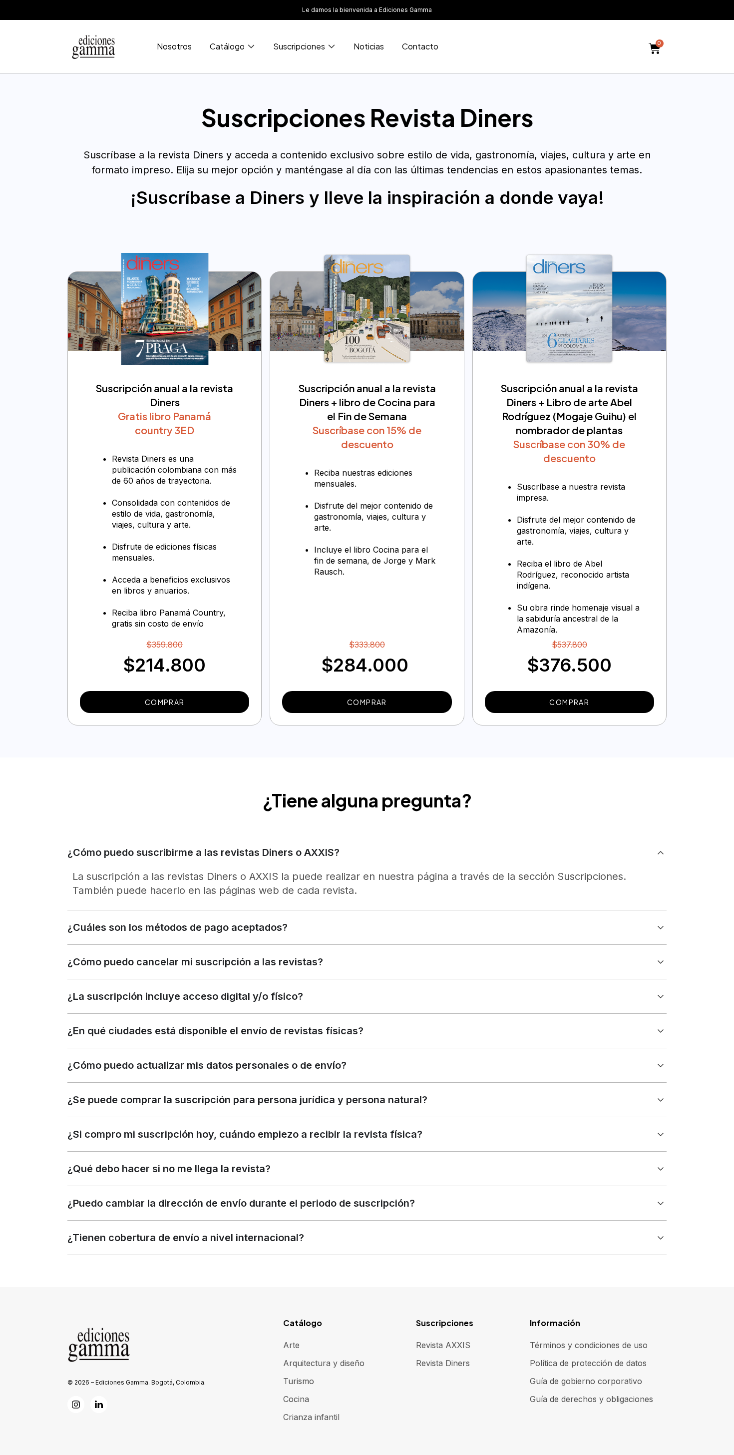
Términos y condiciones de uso (589, 1345)
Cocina (296, 1399)
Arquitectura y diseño (324, 1363)
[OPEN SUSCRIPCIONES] (332, 46)
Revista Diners (443, 1363)
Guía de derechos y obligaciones (591, 1399)
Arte (291, 1345)
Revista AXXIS (443, 1345)
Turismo (298, 1381)
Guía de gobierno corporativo (586, 1381)
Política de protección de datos (588, 1363)
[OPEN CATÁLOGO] (251, 46)
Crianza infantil (311, 1417)
